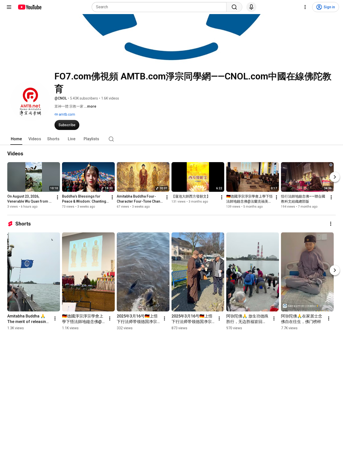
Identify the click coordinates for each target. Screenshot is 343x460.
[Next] (335, 177)
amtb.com (66, 114)
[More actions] (57, 197)
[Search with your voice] (251, 7)
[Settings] (305, 7)
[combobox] (160, 7)
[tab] (16, 139)
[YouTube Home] (29, 7)
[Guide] (9, 7)
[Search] (234, 7)
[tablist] (171, 139)
